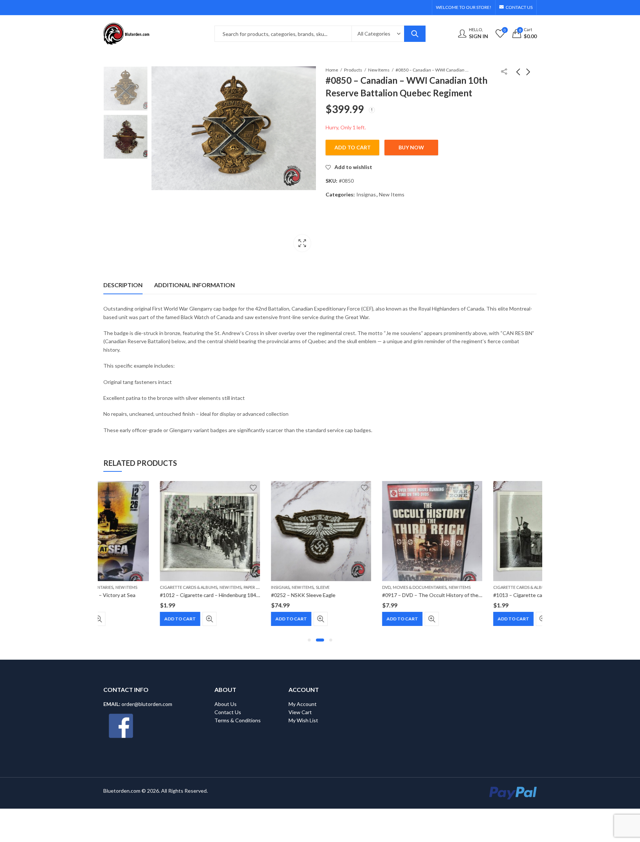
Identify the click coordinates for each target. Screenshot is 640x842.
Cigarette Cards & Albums (132, 587)
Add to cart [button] (123, 618)
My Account (303, 704)
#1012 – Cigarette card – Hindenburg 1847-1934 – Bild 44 (170, 595)
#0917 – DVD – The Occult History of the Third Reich (388, 595)
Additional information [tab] (194, 284)
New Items (379, 70)
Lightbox (302, 243)
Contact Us (227, 712)
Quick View (153, 619)
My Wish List (303, 720)
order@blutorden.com (146, 704)
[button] (309, 640)
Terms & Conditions (237, 720)
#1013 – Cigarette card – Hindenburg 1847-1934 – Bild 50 (503, 595)
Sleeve (266, 587)
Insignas (366, 194)
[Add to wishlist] (196, 487)
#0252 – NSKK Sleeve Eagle (246, 595)
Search (415, 34)
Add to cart (352, 147)
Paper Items (199, 587)
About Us (225, 704)
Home (332, 70)
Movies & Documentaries (363, 587)
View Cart (300, 712)
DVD (330, 587)
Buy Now (411, 147)
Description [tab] (123, 284)
